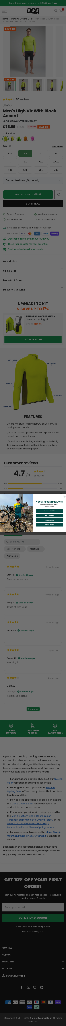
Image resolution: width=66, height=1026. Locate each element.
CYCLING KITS (49, 520)
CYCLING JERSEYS (50, 511)
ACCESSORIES (49, 524)
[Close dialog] (64, 496)
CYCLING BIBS (49, 515)
